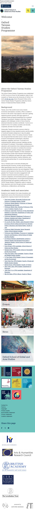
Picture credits (5, 411)
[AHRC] (17, 452)
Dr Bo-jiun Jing (9, 99)
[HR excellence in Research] (9, 440)
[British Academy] (14, 467)
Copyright (4, 409)
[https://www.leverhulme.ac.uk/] (10, 493)
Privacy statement (6, 414)
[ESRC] (8, 480)
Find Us (3, 407)
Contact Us (4, 405)
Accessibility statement (8, 412)
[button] (32, 6)
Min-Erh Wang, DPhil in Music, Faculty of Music (18, 274)
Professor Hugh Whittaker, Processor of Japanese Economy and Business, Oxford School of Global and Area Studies (19, 235)
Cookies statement (6, 416)
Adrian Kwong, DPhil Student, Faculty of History (18, 265)
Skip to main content (6, 3)
